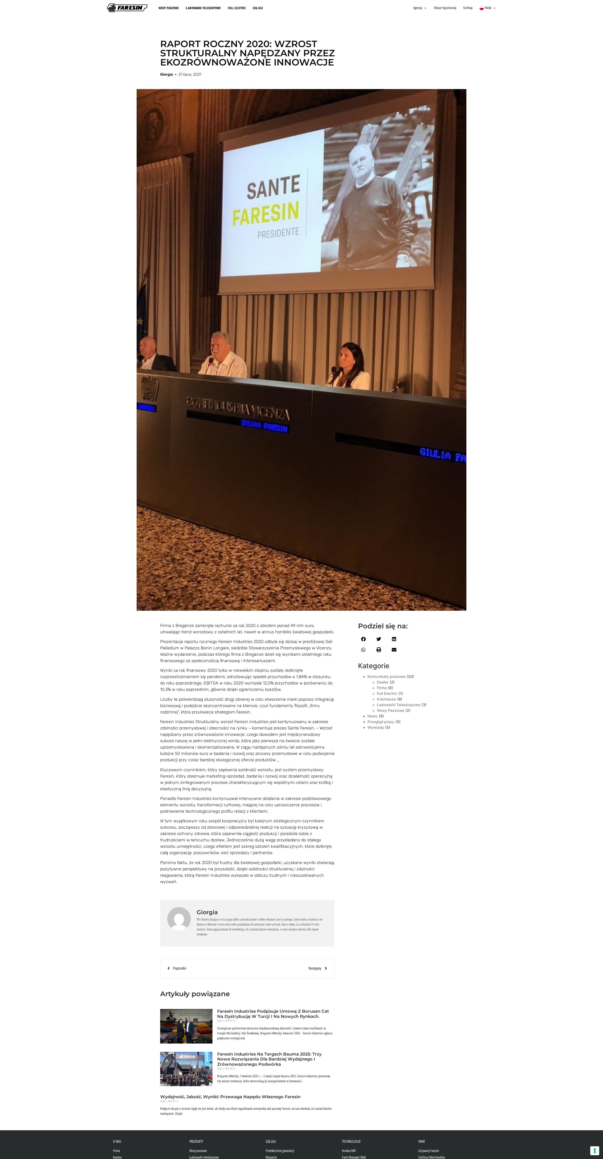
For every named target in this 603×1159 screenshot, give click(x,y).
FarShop (468, 8)
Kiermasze (386, 699)
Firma (382, 687)
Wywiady (375, 727)
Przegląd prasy (380, 721)
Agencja (417, 8)
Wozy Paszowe (169, 8)
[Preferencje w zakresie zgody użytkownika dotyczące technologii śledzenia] (594, 1150)
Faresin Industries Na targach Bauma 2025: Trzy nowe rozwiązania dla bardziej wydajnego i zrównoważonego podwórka (269, 1059)
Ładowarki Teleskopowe (203, 8)
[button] (363, 639)
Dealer (382, 682)
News (372, 716)
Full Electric (237, 8)
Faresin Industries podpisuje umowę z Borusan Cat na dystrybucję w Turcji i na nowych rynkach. (273, 1014)
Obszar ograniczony (445, 8)
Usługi (258, 8)
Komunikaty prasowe (386, 676)
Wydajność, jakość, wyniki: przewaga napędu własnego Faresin (230, 1096)
